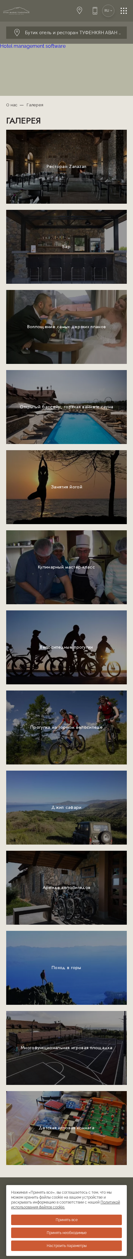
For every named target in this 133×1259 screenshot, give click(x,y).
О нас (11, 105)
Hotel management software (33, 46)
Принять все (67, 1220)
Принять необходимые (67, 1233)
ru (107, 10)
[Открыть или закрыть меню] (127, 11)
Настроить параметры (67, 1246)
